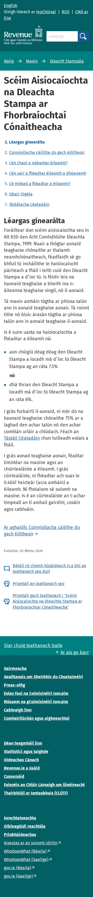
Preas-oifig (14, 685)
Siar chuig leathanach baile (33, 645)
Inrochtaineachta (20, 818)
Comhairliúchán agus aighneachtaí (36, 718)
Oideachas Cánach (21, 759)
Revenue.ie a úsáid (22, 768)
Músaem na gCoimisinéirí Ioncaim (36, 701)
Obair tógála (21, 194)
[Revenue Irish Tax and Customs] (23, 34)
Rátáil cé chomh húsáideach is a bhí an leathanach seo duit (49, 568)
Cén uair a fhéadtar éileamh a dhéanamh (47, 173)
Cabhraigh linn (18, 710)
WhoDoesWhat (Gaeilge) (26, 859)
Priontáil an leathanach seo (38, 583)
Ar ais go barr (74, 652)
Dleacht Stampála (67, 61)
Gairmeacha (15, 668)
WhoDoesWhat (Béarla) (25, 851)
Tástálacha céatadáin (29, 204)
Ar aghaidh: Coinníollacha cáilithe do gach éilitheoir (42, 531)
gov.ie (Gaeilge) (18, 876)
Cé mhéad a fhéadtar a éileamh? (39, 183)
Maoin (32, 61)
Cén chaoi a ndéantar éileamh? (38, 162)
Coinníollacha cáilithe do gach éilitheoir (47, 152)
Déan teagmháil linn (23, 743)
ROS (65, 11)
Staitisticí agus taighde (26, 751)
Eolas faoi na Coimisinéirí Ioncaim (36, 693)
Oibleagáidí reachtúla (24, 826)
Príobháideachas (20, 834)
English (10, 5)
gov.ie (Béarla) (17, 867)
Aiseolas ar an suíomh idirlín (30, 842)
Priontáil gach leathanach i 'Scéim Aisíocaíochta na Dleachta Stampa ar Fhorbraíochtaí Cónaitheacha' (47, 601)
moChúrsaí (46, 11)
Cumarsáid (14, 776)
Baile (9, 61)
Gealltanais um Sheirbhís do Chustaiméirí (43, 676)
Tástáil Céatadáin (22, 438)
